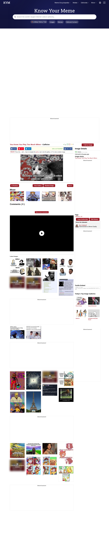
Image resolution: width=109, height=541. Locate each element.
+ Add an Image (87, 145)
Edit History (94, 219)
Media (75, 3)
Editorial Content (71, 22)
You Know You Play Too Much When (25, 144)
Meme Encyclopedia (61, 3)
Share (14, 148)
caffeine (77, 216)
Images (52, 22)
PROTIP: (12, 152)
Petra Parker (79, 306)
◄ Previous (14, 185)
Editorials (84, 3)
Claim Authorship (82, 219)
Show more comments (42, 212)
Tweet (28, 148)
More (93, 3)
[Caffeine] (42, 168)
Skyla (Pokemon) (92, 306)
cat (81, 216)
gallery (37, 152)
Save (21, 148)
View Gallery (38, 185)
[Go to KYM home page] (6, 3)
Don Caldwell (83, 225)
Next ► (70, 185)
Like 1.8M (69, 148)
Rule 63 (77, 318)
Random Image (49, 185)
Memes (60, 22)
